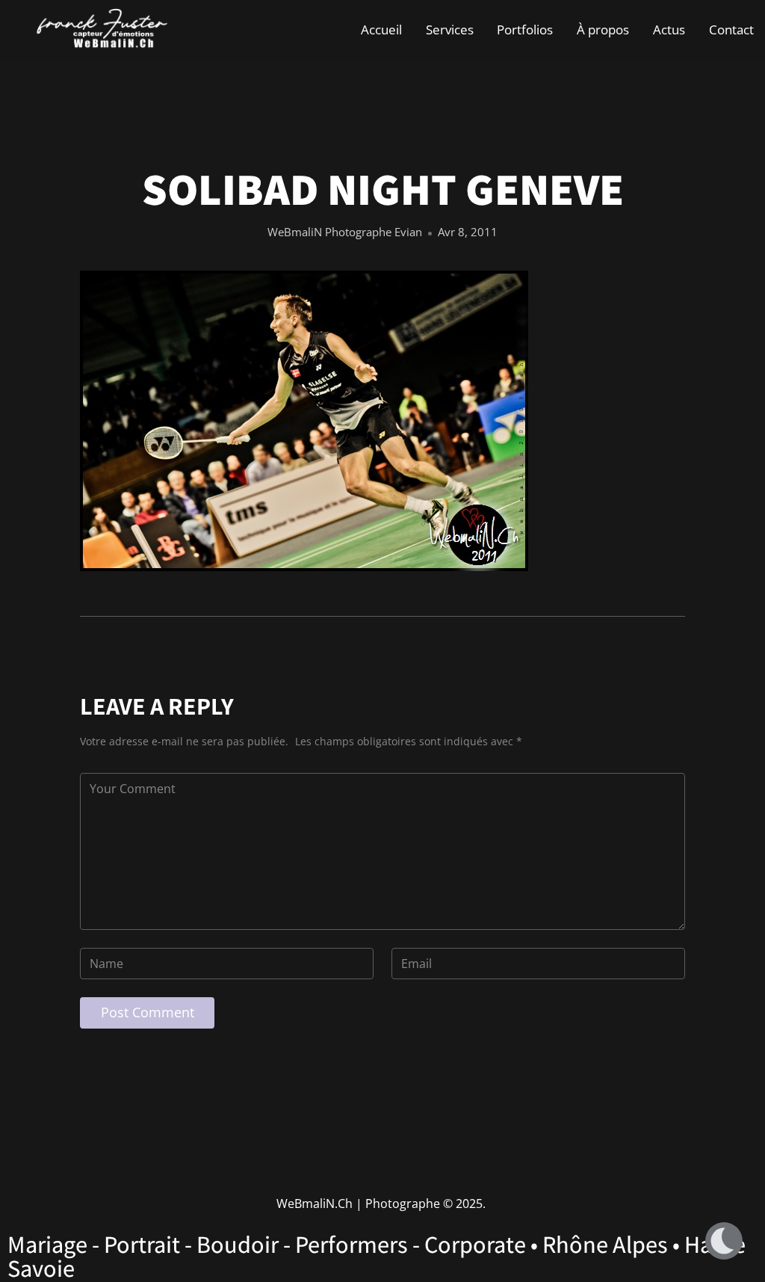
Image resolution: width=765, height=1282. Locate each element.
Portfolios (525, 29)
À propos (603, 29)
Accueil (381, 29)
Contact (731, 29)
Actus (669, 29)
